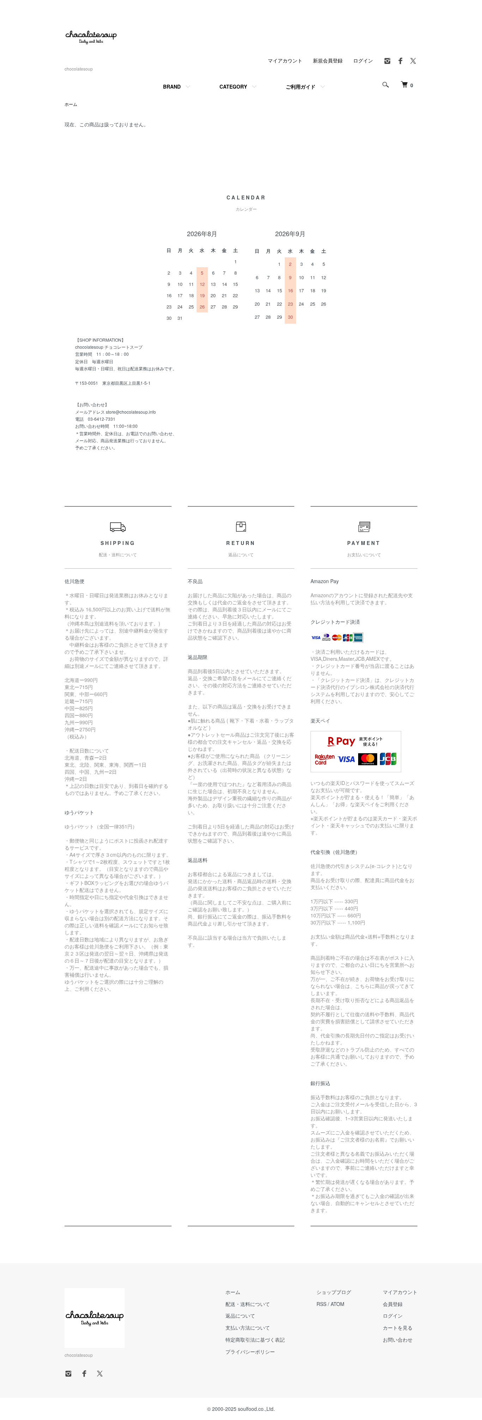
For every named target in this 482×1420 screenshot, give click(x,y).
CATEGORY (233, 86)
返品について (240, 1315)
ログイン (363, 60)
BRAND (172, 86)
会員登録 (393, 1303)
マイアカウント (285, 60)
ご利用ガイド (300, 86)
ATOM (337, 1303)
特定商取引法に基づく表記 (255, 1339)
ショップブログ (334, 1291)
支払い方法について (247, 1327)
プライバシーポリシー (250, 1351)
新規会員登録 (328, 60)
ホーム (71, 104)
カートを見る (397, 1327)
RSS (321, 1303)
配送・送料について (247, 1303)
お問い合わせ (397, 1339)
